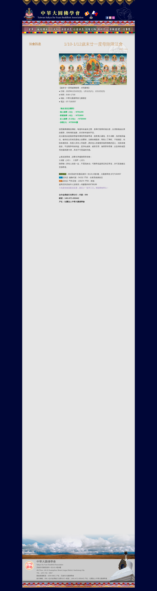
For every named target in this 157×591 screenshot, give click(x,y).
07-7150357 (71, 102)
